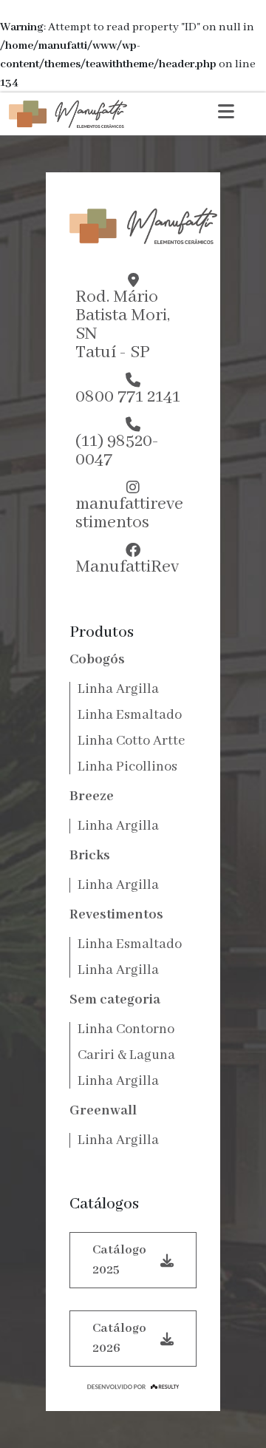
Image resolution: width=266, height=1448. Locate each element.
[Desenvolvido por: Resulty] (133, 1386)
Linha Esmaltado (130, 715)
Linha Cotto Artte (131, 741)
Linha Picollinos (127, 766)
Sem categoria (114, 1000)
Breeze (91, 796)
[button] (226, 114)
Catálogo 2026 (119, 1338)
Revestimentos (116, 915)
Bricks (89, 856)
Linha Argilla (118, 689)
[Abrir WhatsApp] (229, 1410)
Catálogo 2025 (119, 1260)
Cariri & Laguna (126, 1055)
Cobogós (97, 660)
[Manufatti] (68, 113)
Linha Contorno (126, 1029)
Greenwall (103, 1111)
